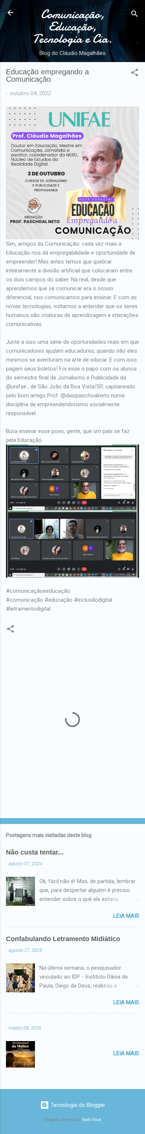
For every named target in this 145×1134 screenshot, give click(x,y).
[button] (134, 74)
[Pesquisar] (134, 15)
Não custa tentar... (35, 852)
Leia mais (126, 915)
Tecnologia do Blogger (77, 1105)
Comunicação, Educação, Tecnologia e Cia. (72, 26)
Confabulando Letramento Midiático (63, 939)
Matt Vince (91, 1119)
